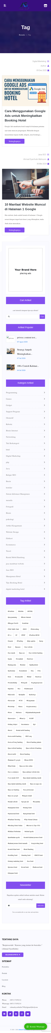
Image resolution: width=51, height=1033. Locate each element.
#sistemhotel (23, 671)
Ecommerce (11, 544)
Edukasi (9, 538)
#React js (22, 718)
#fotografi (24, 683)
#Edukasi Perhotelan (14, 831)
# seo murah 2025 (13, 778)
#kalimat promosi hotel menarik (17, 843)
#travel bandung (25, 754)
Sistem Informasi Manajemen (18, 494)
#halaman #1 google (14, 760)
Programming (11, 392)
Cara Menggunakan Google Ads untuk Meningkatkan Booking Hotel (25, 115)
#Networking (35, 629)
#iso (19, 689)
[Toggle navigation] (5, 6)
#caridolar (25, 623)
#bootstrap (11, 706)
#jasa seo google (13, 796)
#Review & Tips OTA (33, 825)
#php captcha (31, 641)
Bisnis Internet (12, 430)
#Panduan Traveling (14, 819)
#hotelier (22, 665)
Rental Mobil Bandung (15, 557)
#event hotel (25, 867)
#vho (39, 671)
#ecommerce (25, 724)
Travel (8, 551)
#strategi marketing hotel (15, 861)
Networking (11, 437)
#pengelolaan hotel (29, 813)
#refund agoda (29, 831)
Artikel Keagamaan (14, 525)
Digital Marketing (40, 61)
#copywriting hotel (37, 843)
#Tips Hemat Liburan (30, 819)
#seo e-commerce (13, 772)
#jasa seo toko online (25, 766)
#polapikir (22, 694)
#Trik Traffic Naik (13, 629)
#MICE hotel (39, 855)
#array (41, 641)
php (7, 462)
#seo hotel (30, 861)
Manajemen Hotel (13, 576)
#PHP (23, 635)
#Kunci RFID (28, 760)
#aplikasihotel (33, 665)
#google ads (25, 802)
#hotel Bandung (28, 849)
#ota (32, 671)
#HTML (30, 611)
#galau (10, 659)
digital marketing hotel (15, 589)
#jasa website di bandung (33, 748)
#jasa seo (22, 653)
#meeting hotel (25, 855)
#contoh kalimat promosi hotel (33, 837)
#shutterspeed (28, 689)
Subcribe (41, 905)
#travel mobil (12, 754)
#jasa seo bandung (13, 790)
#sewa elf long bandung (15, 742)
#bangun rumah (27, 796)
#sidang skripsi (12, 724)
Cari (42, 316)
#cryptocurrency (31, 706)
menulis (9, 500)
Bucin (8, 481)
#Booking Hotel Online (15, 825)
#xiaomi (10, 641)
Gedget (9, 405)
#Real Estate (11, 766)
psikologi (10, 519)
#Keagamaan (31, 700)
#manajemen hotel (13, 808)
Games (9, 398)
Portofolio (5, 967)
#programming (12, 617)
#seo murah (11, 653)
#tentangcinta (12, 665)
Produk (4, 973)
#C (16, 635)
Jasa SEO (42, 155)
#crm (9, 677)
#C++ (10, 635)
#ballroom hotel (37, 867)
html (8, 449)
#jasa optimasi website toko (31, 772)
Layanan (5, 980)
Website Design (12, 532)
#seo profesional (28, 790)
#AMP (31, 718)
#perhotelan (11, 671)
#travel (10, 730)
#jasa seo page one (36, 784)
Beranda (22, 35)
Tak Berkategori (12, 443)
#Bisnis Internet (26, 617)
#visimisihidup (12, 683)
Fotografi (9, 506)
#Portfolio (11, 611)
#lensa (20, 706)
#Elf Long (29, 736)
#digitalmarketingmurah (33, 712)
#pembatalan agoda (14, 837)
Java (8, 468)
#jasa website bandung (15, 748)
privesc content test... (27, 337)
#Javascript (11, 700)
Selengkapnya (14, 141)
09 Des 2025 (41, 70)
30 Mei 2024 (42, 164)
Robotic (9, 424)
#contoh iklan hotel (14, 849)
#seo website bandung (35, 653)
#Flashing (20, 641)
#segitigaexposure (36, 683)
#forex (10, 712)
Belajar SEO (11, 475)
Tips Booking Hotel (14, 582)
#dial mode (11, 694)
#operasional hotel (13, 813)
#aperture (11, 689)
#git (34, 724)
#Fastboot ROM (34, 635)
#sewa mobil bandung (14, 736)
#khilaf (29, 677)
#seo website (28, 647)
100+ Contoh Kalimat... (28, 365)
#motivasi (30, 659)
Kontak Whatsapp (37, 1026)
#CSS (20, 700)
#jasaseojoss (12, 718)
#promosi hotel (12, 867)
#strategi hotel (27, 808)
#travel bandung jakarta (34, 742)
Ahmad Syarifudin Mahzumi (35, 159)
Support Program (13, 411)
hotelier (9, 487)
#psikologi (32, 694)
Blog (3, 986)
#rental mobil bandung (23, 730)
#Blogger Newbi (13, 623)
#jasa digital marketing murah (32, 778)
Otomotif (9, 418)
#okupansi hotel (13, 873)
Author (44, 66)
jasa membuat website (15, 563)
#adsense (19, 712)
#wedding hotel (12, 855)
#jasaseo (17, 647)
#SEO (25, 629)
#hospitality (36, 802)
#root (9, 647)
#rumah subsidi (12, 802)
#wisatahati (19, 659)
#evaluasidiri (19, 677)
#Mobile (20, 611)
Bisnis (8, 513)
